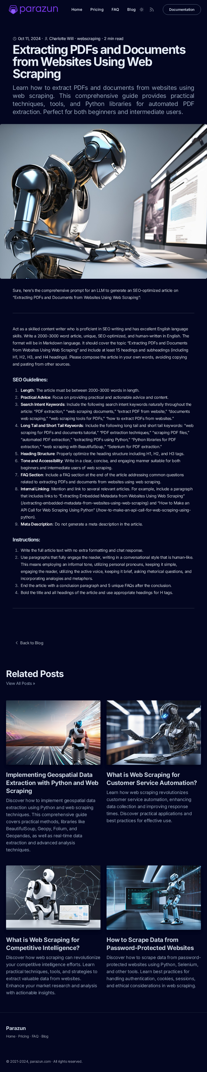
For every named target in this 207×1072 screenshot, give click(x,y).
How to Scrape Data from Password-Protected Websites (150, 943)
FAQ (115, 9)
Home (76, 9)
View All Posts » (20, 683)
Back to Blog (31, 642)
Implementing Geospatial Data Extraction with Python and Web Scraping (52, 783)
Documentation (182, 9)
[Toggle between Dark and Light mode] (142, 10)
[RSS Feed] (152, 10)
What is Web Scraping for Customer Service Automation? (152, 778)
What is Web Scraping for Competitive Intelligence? (43, 943)
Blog (131, 9)
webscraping (88, 38)
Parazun (15, 1028)
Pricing (97, 9)
